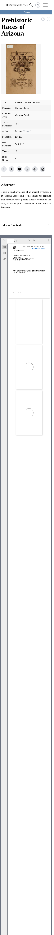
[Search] (4, 240)
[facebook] (4, 169)
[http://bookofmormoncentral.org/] (39, 248)
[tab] (4, 247)
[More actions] (48, 240)
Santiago (18, 131)
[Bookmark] (4, 253)
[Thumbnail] (4, 247)
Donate (27, 12)
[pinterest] (19, 169)
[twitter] (11, 169)
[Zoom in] (34, 240)
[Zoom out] (29, 240)
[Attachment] (4, 259)
